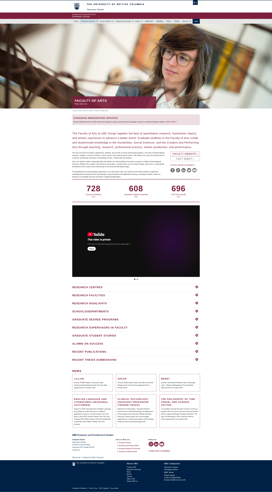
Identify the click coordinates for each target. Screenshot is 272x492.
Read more (171, 122)
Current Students (105, 21)
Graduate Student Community (129, 448)
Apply (196, 21)
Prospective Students (88, 21)
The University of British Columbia (77, 6)
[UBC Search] (195, 2)
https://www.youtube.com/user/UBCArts (194, 170)
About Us (185, 21)
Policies (177, 21)
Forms (168, 21)
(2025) (86, 196)
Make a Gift (131, 479)
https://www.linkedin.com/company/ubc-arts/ (183, 170)
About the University (134, 469)
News (129, 472)
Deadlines (159, 21)
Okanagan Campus (171, 469)
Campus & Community (123, 21)
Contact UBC (131, 467)
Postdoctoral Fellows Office (129, 445)
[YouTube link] (161, 444)
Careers (129, 476)
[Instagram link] (151, 444)
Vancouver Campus (171, 467)
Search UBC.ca (132, 481)
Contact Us (76, 450)
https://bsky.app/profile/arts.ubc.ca (189, 170)
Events (129, 474)
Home (76, 21)
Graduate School (76, 110)
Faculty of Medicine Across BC (175, 480)
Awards (137, 21)
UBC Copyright (103, 488)
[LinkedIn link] (156, 444)
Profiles (93, 457)
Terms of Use (93, 488)
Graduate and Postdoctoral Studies (136, 435)
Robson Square (169, 475)
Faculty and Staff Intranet (128, 451)
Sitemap (86, 457)
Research (100, 457)
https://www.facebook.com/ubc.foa (172, 170)
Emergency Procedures (79, 488)
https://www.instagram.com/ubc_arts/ (178, 170)
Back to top (76, 457)
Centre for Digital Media (172, 477)
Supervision (149, 21)
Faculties (97, 110)
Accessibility (114, 488)
